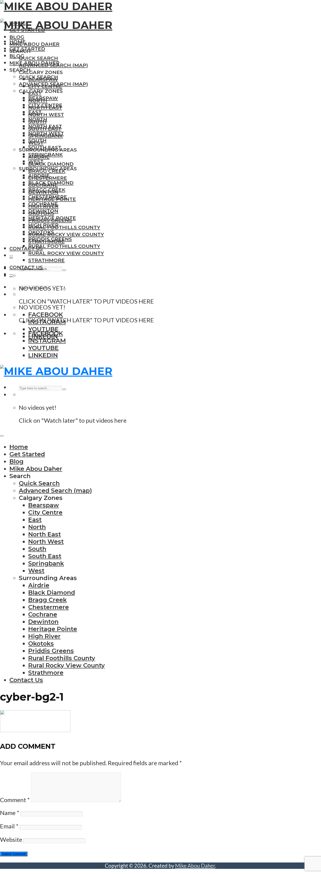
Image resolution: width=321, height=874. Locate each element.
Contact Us (26, 248)
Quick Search (38, 58)
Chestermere (47, 197)
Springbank (45, 154)
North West (46, 114)
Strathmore (46, 260)
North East (45, 126)
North (37, 119)
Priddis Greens (50, 239)
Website (11, 839)
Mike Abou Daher (34, 44)
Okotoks (41, 232)
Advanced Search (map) (53, 84)
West (35, 161)
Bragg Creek (46, 190)
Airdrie (39, 176)
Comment (15, 799)
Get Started (27, 49)
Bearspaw (43, 98)
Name (9, 812)
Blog (16, 37)
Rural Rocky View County (66, 234)
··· (11, 255)
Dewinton (43, 211)
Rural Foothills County (64, 227)
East (35, 112)
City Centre (45, 105)
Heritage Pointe (52, 218)
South (37, 140)
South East (44, 147)
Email (9, 826)
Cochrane (43, 204)
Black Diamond (51, 164)
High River (43, 225)
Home (17, 42)
